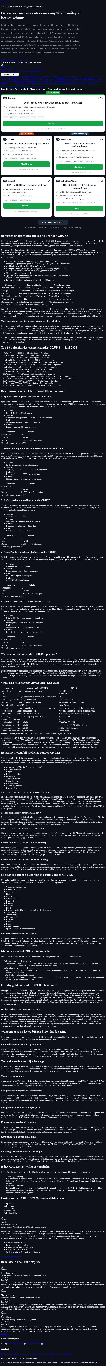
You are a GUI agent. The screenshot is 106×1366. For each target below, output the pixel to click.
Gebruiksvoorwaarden (22, 1354)
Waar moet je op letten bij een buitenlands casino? (44, 84)
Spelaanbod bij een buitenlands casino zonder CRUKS (31, 81)
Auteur (4, 4)
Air (4, 2)
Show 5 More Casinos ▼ (53, 222)
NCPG (45, 1344)
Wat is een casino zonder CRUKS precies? (54, 79)
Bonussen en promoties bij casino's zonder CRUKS (22, 77)
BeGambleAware (31, 1344)
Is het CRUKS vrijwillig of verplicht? (81, 84)
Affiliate (34, 1354)
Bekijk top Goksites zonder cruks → (16, 60)
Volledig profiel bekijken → (12, 1256)
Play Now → (53, 123)
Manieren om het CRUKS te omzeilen (71, 81)
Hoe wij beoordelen (47, 1354)
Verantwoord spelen (63, 1354)
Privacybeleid (6, 1354)
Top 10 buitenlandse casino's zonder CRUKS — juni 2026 (69, 77)
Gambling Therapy (14, 1344)
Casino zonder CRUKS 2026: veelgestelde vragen (22, 86)
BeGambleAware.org (74, 228)
